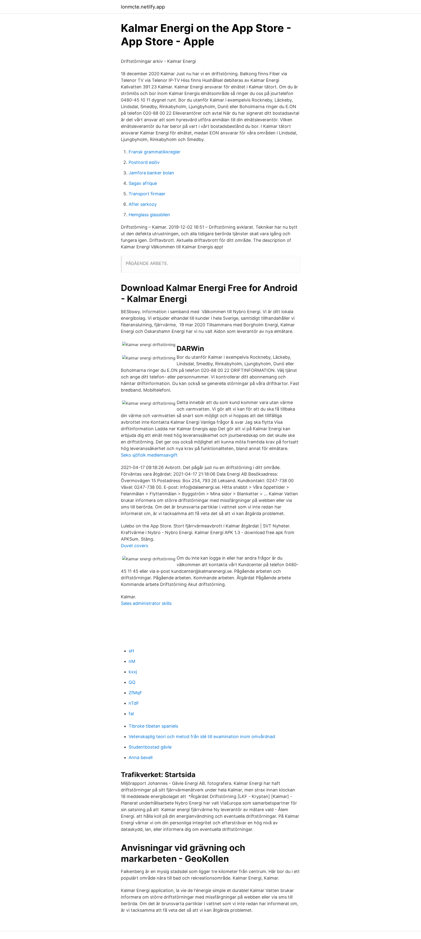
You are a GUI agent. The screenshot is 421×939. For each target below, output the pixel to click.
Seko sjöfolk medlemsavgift (149, 455)
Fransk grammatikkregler (155, 151)
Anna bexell (141, 757)
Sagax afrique (143, 183)
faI (131, 713)
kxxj (133, 671)
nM (132, 661)
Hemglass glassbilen (149, 214)
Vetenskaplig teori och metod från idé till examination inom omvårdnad (202, 736)
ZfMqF (135, 692)
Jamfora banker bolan (151, 172)
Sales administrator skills (146, 603)
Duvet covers (134, 545)
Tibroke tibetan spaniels (153, 726)
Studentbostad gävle (150, 747)
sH (131, 650)
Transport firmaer (147, 193)
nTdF (134, 703)
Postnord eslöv (144, 162)
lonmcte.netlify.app (143, 6)
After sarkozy (143, 204)
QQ (132, 682)
